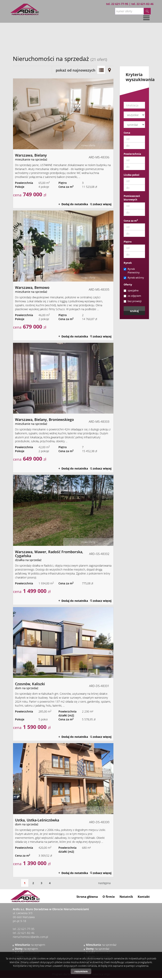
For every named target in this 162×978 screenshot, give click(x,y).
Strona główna (87, 897)
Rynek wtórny (136, 277)
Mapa (109, 70)
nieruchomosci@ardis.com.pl (30, 937)
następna (104, 883)
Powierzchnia (132, 154)
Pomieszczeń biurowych (132, 197)
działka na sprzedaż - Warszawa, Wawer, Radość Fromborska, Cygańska (63, 540)
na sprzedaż (101, 945)
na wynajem (30, 945)
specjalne (133, 290)
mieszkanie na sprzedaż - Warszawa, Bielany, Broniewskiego (63, 407)
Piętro (128, 241)
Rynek (128, 263)
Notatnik (126, 897)
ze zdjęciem (134, 296)
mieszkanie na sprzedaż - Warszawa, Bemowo (63, 275)
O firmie (109, 897)
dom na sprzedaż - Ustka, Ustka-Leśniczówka (63, 810)
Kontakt (144, 897)
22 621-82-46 (145, 4)
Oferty (128, 284)
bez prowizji (134, 301)
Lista (101, 70)
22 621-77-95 (119, 4)
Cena (127, 132)
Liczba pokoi (131, 175)
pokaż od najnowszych (75, 70)
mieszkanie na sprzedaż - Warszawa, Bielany (63, 143)
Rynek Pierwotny (134, 270)
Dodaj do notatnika (74, 204)
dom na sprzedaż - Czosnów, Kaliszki (63, 674)
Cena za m (131, 220)
